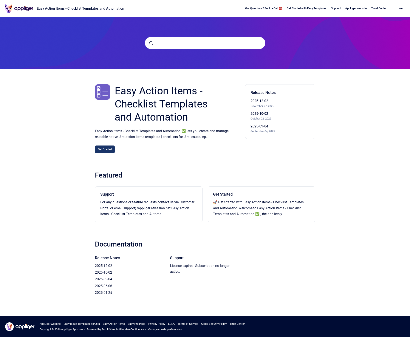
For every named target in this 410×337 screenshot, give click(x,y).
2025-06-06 (103, 286)
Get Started (105, 149)
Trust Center (379, 8)
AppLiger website (356, 8)
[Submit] (151, 43)
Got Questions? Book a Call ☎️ (263, 8)
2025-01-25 (103, 293)
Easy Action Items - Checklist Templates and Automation (80, 8)
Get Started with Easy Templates (306, 8)
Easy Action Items (114, 323)
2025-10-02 (259, 114)
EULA (171, 323)
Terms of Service (188, 323)
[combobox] (205, 43)
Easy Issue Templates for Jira (82, 323)
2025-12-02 (259, 101)
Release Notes (107, 258)
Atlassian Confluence (131, 329)
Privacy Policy (156, 323)
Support (336, 8)
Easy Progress (136, 323)
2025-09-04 (259, 126)
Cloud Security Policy (214, 323)
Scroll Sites (108, 329)
